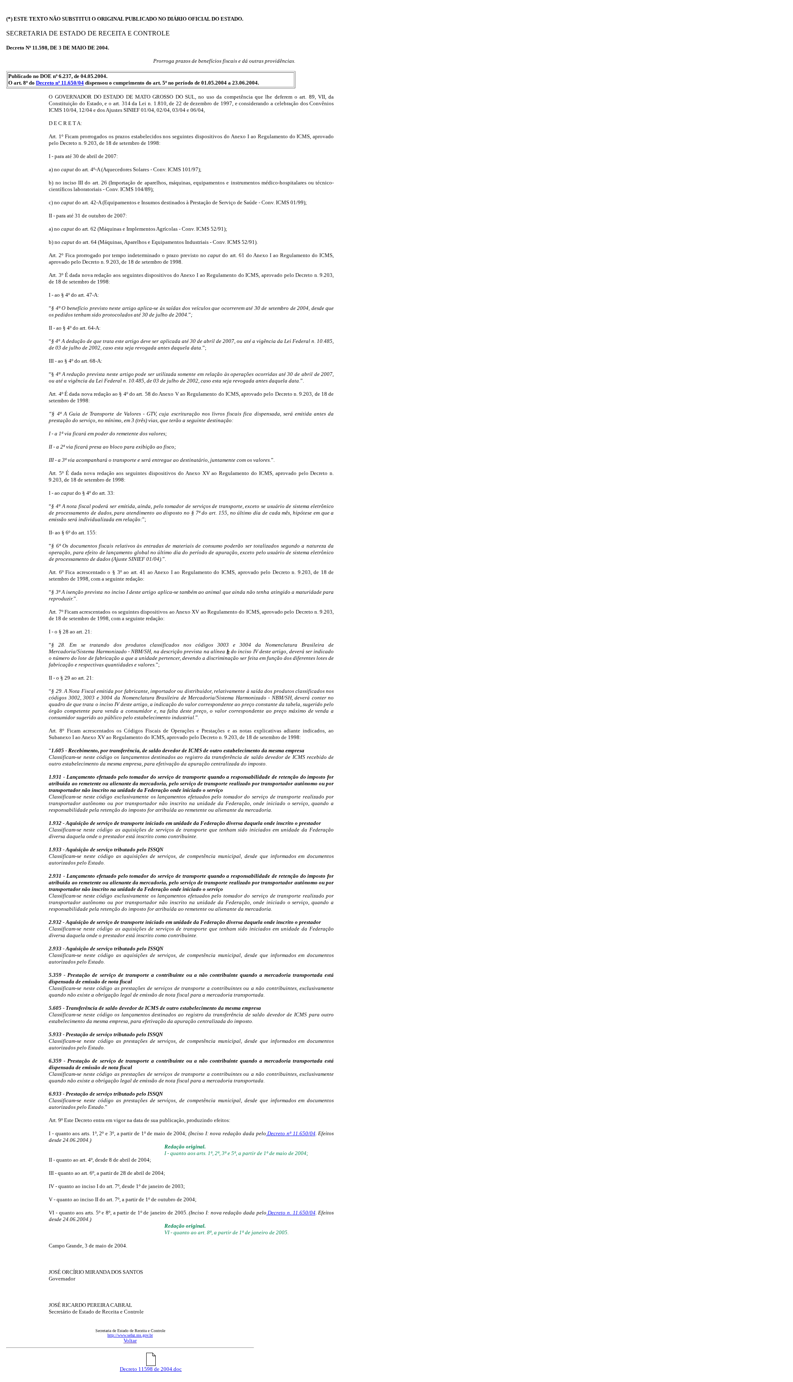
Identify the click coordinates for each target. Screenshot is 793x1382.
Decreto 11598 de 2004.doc (151, 1369)
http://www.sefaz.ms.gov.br (130, 1335)
